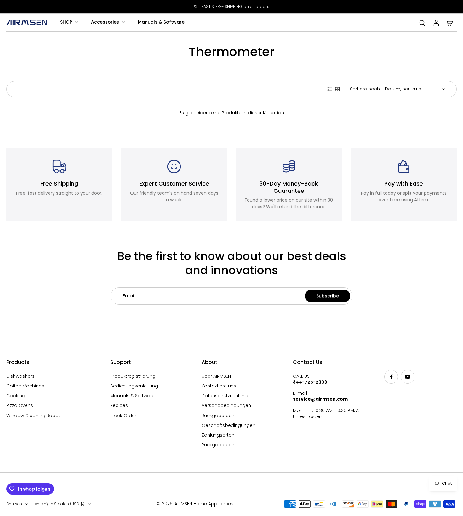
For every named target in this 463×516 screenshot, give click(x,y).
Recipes (119, 406)
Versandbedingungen (226, 406)
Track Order (123, 416)
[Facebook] (391, 377)
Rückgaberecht (219, 416)
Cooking (15, 396)
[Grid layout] (337, 89)
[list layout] (330, 89)
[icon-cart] (450, 22)
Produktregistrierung (133, 376)
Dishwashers (20, 376)
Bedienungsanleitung (134, 386)
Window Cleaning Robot (33, 416)
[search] (422, 22)
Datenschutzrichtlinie (225, 396)
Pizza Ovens (19, 406)
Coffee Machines (25, 386)
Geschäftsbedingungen (228, 425)
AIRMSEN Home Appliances (203, 504)
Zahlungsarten (218, 435)
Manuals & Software (132, 396)
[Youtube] (407, 377)
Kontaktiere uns (219, 386)
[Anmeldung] (436, 22)
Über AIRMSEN (216, 376)
